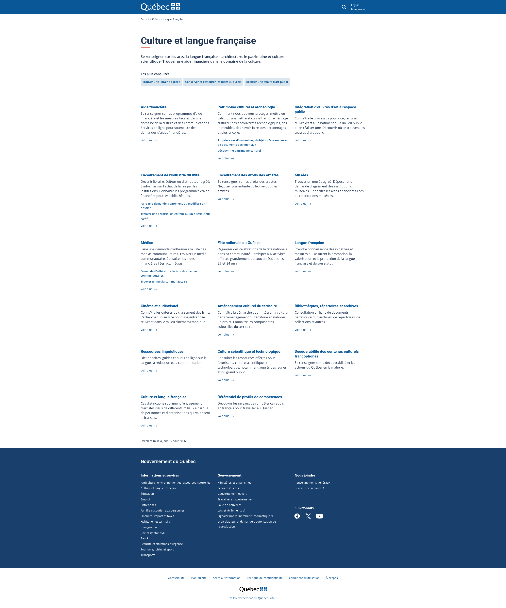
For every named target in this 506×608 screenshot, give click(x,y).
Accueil (145, 19)
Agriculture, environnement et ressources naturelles (175, 482)
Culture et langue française (159, 488)
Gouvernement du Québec (168, 461)
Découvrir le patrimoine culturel (239, 150)
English (355, 5)
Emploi (145, 499)
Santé (144, 538)
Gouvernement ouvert (232, 493)
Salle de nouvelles (230, 505)
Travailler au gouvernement (236, 499)
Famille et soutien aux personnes (163, 510)
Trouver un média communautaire (164, 281)
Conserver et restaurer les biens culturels (213, 82)
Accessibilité (176, 578)
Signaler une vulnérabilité (244, 516)
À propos (332, 578)
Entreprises (148, 505)
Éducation (147, 493)
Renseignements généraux (312, 482)
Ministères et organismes (234, 482)
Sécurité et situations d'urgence (162, 544)
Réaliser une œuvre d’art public (267, 82)
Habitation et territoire (156, 521)
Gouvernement (230, 475)
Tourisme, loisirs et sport (157, 549)
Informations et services (160, 475)
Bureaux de (308, 488)
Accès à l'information (227, 578)
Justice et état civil (153, 533)
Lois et (230, 510)
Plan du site (199, 578)
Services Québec (229, 488)
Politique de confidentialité (265, 578)
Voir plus (147, 140)
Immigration (149, 527)
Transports (148, 555)
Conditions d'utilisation (304, 578)
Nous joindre (358, 9)
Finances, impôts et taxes (157, 516)
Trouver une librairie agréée (161, 82)
